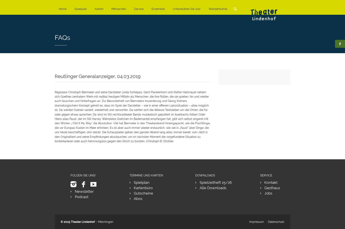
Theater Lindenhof (83, 221)
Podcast (81, 197)
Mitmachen (118, 9)
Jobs (268, 193)
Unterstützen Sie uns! (187, 9)
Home (62, 9)
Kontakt (271, 182)
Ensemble (158, 9)
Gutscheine (143, 193)
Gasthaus (272, 188)
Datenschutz (276, 221)
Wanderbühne (218, 9)
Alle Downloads (213, 188)
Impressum (256, 221)
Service (139, 9)
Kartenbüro (143, 188)
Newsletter (84, 191)
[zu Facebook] (84, 184)
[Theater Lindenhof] (267, 11)
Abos (138, 199)
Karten (99, 9)
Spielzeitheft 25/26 (216, 182)
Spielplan (80, 9)
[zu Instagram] (74, 184)
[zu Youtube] (94, 184)
